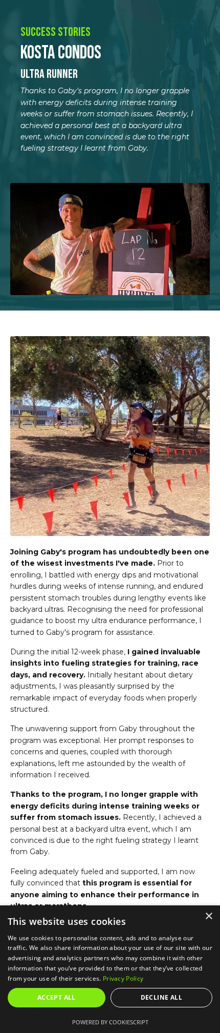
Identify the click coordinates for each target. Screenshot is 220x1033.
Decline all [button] (161, 997)
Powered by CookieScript (110, 1022)
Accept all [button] (56, 997)
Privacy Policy (123, 978)
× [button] (208, 916)
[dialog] (110, 969)
